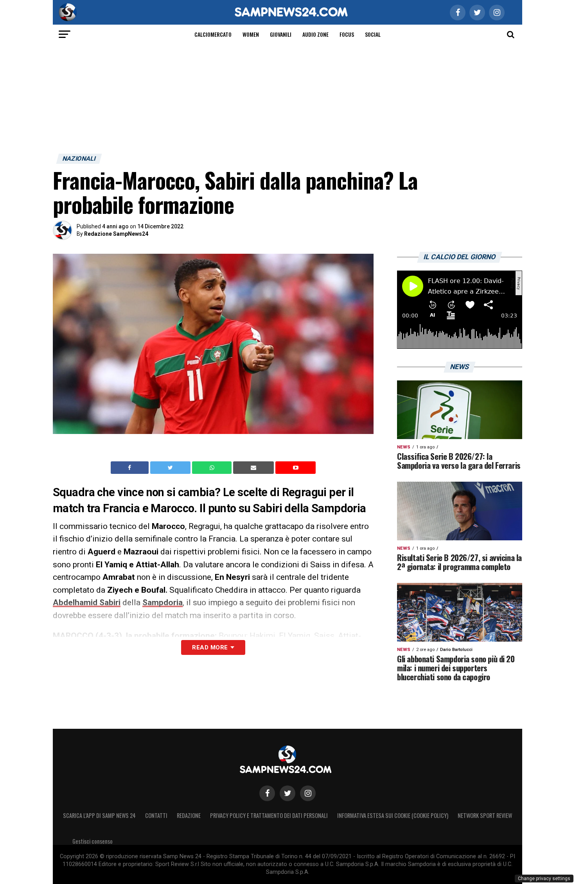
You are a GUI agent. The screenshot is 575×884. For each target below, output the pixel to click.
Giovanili (280, 34)
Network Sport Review (485, 815)
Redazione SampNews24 (116, 234)
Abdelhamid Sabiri (86, 602)
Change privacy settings (544, 878)
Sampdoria (162, 602)
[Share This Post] (213, 467)
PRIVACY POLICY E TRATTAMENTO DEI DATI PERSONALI (269, 815)
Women (251, 34)
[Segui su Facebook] (267, 793)
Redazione (189, 815)
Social (373, 34)
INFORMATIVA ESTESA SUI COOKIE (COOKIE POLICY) (392, 815)
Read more (210, 647)
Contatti (156, 815)
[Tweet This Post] (171, 467)
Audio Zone (315, 34)
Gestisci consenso (92, 841)
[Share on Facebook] (131, 467)
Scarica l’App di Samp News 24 (99, 815)
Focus (347, 34)
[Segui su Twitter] (287, 793)
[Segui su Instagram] (308, 793)
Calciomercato (213, 34)
